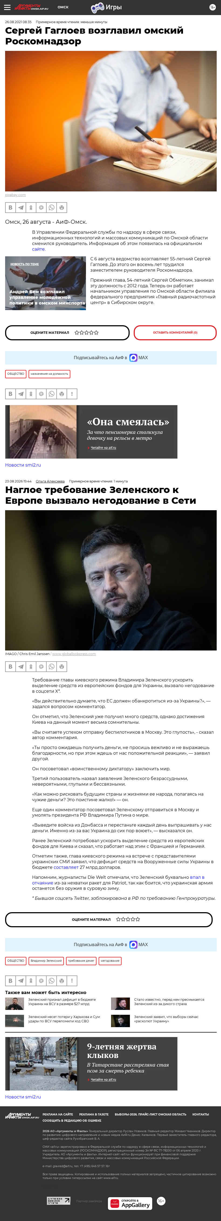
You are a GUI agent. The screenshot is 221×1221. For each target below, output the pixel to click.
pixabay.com (15, 195)
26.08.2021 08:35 (18, 22)
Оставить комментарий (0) (175, 332)
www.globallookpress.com (74, 654)
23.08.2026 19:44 (18, 481)
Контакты (200, 1114)
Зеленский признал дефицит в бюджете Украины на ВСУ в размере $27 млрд (62, 1002)
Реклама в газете (94, 1114)
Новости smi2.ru (23, 465)
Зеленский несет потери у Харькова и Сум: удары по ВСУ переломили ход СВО (64, 1019)
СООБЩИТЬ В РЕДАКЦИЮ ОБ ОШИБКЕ (72, 1120)
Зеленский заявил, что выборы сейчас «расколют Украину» (166, 1019)
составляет (67, 867)
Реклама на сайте (58, 1114)
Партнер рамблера (89, 1201)
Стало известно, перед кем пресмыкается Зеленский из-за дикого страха (169, 1002)
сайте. (39, 249)
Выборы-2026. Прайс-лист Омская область (150, 1114)
